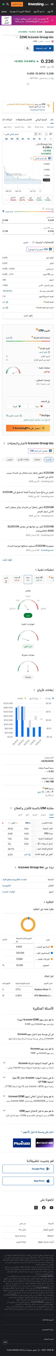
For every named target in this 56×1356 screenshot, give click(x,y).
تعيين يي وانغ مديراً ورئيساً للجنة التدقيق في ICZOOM (28, 492)
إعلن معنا (22, 1229)
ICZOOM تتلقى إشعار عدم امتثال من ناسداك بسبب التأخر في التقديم (30, 474)
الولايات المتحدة (8, 891)
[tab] (39, 579)
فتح (25, 854)
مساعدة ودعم (20, 1235)
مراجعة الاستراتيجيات (37, 109)
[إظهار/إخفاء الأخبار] (35, 134)
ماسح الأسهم (39, 12)
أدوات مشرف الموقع (46, 1241)
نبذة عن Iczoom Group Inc (36, 867)
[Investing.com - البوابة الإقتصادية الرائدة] (38, 4)
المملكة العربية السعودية (20, 12)
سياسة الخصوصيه (48, 1329)
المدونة (51, 1223)
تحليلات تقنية (46, 569)
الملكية (50, 902)
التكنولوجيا (6, 885)
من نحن (22, 1223)
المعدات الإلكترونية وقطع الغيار (14, 879)
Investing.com (47, 550)
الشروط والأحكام (48, 1320)
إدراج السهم (7, 127)
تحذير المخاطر (49, 1339)
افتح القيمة (9, 211)
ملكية (29, 127)
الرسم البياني (41, 119)
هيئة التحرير (21, 1241)
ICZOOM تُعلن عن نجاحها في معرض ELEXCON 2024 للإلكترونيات (31, 528)
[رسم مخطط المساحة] (46, 134)
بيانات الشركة (39, 127)
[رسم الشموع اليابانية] (50, 134)
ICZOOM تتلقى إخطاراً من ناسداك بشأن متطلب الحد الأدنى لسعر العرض (29, 509)
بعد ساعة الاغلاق (44, 78)
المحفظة (50, 1235)
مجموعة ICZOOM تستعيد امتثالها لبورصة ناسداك (30, 545)
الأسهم (50, 12)
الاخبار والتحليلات (24, 119)
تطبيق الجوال (48, 1229)
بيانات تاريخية (19, 127)
